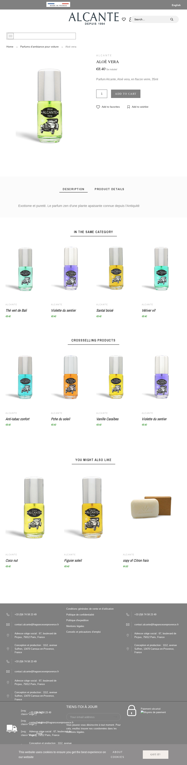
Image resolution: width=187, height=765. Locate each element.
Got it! (155, 754)
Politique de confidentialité (80, 614)
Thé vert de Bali (16, 310)
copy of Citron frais (135, 560)
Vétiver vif (148, 310)
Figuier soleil (73, 560)
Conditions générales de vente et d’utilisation (90, 608)
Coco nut (11, 560)
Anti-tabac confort (17, 418)
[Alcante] (93, 19)
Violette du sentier (63, 310)
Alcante (104, 55)
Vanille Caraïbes (107, 418)
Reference (25, 228)
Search (174, 19)
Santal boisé (104, 310)
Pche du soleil (60, 418)
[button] (108, 106)
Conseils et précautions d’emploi (83, 631)
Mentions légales (75, 626)
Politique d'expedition (77, 620)
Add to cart (125, 93)
